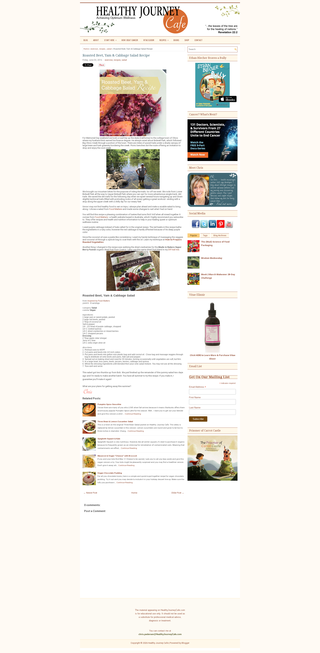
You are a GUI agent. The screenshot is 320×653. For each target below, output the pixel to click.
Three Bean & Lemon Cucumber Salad (115, 421)
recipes (102, 49)
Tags (205, 235)
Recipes (164, 40)
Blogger (185, 643)
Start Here (110, 40)
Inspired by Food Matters (99, 301)
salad (109, 49)
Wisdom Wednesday (211, 258)
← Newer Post (90, 493)
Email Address (197, 386)
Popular (193, 235)
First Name (195, 397)
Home (86, 49)
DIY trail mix (173, 249)
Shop (186, 40)
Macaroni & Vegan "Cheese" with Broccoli (117, 456)
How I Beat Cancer (130, 40)
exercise (94, 49)
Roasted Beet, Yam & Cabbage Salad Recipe (116, 55)
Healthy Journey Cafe (158, 643)
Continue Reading (133, 414)
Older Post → (177, 493)
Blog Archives (220, 235)
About (96, 40)
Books (176, 40)
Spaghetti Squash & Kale (109, 439)
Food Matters (115, 209)
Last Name (194, 407)
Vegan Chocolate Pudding (110, 473)
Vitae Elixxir (148, 40)
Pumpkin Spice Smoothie (109, 404)
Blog (86, 40)
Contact (198, 40)
